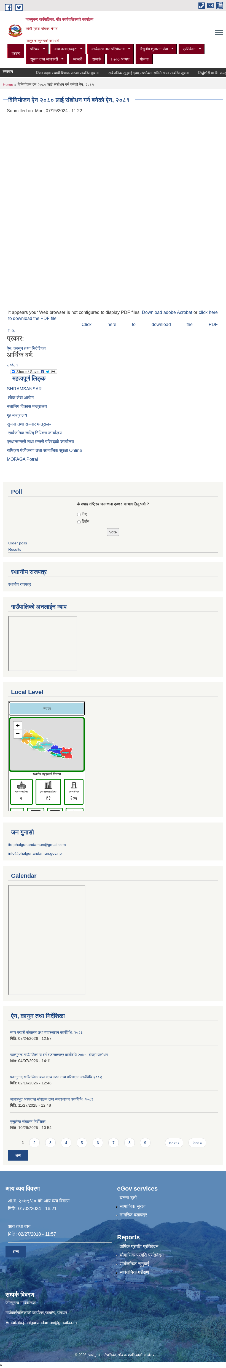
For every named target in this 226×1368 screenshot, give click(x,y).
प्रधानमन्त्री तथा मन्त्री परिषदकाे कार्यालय (40, 441)
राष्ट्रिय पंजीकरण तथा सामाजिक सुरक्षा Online (44, 450)
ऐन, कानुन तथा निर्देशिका (26, 348)
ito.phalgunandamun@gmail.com (37, 844)
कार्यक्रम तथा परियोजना (106, 49)
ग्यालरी (77, 59)
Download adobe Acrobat (167, 312)
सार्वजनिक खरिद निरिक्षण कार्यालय (34, 433)
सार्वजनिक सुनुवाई (134, 1263)
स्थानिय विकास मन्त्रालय (27, 406)
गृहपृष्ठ (16, 53)
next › (174, 1143)
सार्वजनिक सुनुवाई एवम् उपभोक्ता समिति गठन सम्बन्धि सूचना (138, 73)
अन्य (18, 1155)
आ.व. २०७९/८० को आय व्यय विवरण (38, 1200)
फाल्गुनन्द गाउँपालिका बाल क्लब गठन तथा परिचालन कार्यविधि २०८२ (56, 1077)
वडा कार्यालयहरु (63, 49)
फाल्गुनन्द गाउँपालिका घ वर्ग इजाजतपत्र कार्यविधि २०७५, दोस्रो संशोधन (59, 1054)
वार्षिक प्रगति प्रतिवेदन (139, 1246)
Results (14, 549)
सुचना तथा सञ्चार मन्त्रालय (29, 424)
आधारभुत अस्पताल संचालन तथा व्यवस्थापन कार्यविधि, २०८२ (51, 1099)
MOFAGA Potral (22, 459)
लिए (84, 514)
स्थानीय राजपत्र (19, 584)
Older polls (17, 543)
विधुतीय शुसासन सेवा (152, 49)
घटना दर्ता (128, 1197)
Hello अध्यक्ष (120, 59)
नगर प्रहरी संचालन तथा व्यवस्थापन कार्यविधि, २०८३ (46, 1032)
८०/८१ (12, 365)
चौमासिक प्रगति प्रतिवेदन (142, 1255)
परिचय (32, 49)
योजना (144, 59)
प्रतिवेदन (187, 49)
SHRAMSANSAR (24, 388)
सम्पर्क (96, 59)
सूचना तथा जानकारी (42, 59)
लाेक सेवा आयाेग (20, 397)
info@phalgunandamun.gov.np (35, 853)
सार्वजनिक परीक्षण (134, 1272)
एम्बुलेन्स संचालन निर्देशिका (27, 1121)
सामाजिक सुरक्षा (133, 1206)
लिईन (85, 521)
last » (197, 1143)
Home (8, 84)
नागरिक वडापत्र (133, 1215)
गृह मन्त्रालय (17, 415)
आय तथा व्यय (19, 1226)
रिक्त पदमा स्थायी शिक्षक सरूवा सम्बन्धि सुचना (57, 73)
